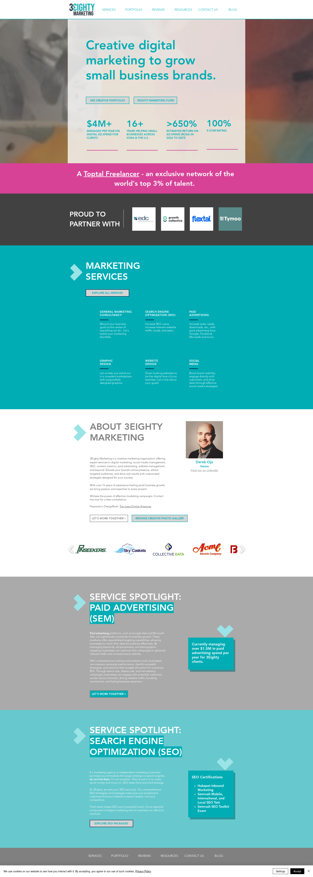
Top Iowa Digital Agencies (135, 506)
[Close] (308, 871)
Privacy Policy (143, 871)
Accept (297, 871)
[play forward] (242, 549)
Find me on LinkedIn (204, 470)
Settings (280, 871)
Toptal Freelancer (111, 173)
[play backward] (71, 549)
